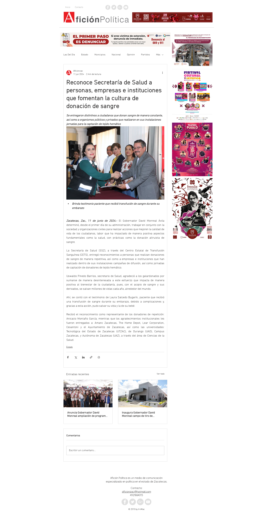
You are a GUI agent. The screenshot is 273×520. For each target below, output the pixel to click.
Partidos (145, 54)
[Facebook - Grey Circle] (107, 7)
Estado (84, 54)
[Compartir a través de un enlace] (91, 357)
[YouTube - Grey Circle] (125, 7)
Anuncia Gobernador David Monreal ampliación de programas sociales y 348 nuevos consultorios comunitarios (88, 414)
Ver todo (160, 374)
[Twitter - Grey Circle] (113, 7)
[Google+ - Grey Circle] (119, 7)
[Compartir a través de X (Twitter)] (75, 357)
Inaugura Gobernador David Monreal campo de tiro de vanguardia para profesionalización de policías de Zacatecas (141, 414)
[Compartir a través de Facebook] (67, 357)
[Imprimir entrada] (98, 357)
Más (158, 54)
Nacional (116, 54)
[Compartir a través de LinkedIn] (83, 357)
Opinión (131, 54)
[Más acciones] (162, 73)
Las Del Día (69, 54)
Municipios (99, 54)
